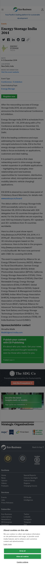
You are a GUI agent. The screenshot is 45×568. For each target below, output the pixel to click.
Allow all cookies (22, 556)
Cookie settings (22, 562)
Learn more (8, 544)
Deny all (23, 551)
